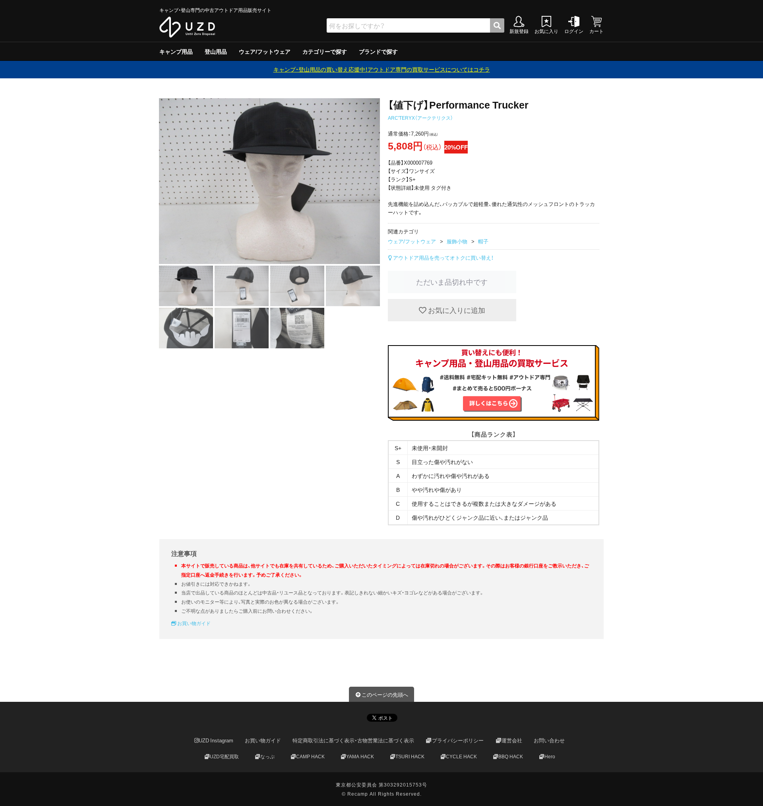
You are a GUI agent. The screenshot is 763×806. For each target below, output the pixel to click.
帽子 (483, 241)
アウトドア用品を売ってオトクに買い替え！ (443, 257)
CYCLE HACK (461, 756)
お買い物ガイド (193, 623)
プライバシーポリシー (458, 740)
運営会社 (512, 740)
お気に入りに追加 (455, 310)
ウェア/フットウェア (264, 51)
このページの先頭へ (385, 694)
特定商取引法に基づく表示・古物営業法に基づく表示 (353, 740)
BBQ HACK (510, 756)
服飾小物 (457, 241)
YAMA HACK (360, 756)
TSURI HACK (409, 756)
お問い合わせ (549, 740)
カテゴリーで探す (324, 51)
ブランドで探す (378, 51)
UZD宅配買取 (224, 756)
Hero (549, 756)
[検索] (497, 25)
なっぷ (267, 756)
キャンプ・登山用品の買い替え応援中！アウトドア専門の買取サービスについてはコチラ (381, 69)
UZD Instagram (216, 740)
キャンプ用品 (176, 51)
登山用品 (216, 51)
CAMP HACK (310, 756)
